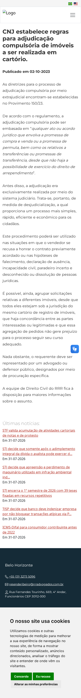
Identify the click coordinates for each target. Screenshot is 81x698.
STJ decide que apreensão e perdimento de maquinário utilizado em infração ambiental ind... (36, 472)
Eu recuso (43, 676)
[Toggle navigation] (72, 15)
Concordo (21, 676)
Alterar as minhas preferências (36, 684)
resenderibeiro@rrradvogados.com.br (36, 584)
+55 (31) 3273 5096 (22, 576)
